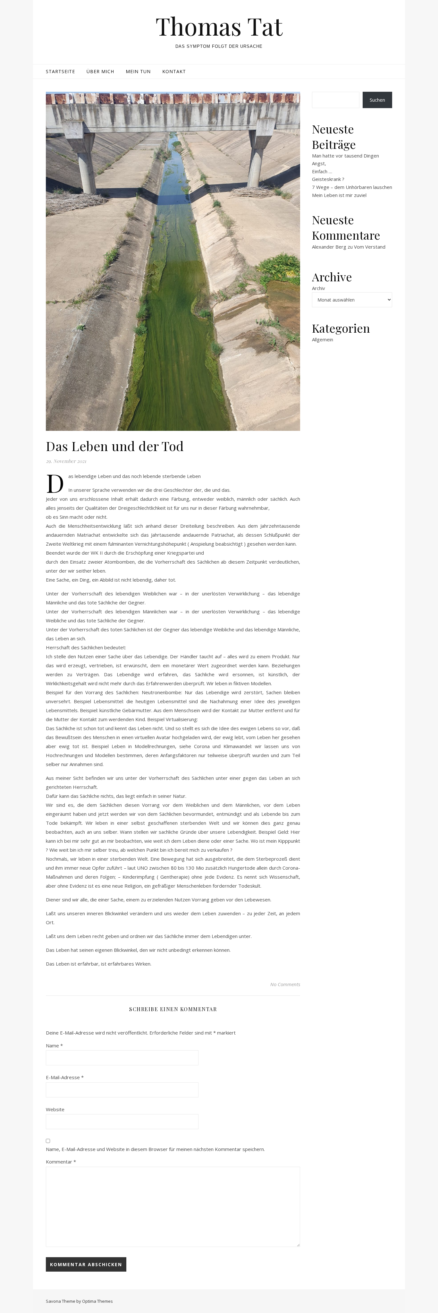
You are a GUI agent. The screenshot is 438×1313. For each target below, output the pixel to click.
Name (54, 1045)
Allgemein (322, 339)
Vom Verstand (369, 246)
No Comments (285, 984)
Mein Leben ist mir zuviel (339, 195)
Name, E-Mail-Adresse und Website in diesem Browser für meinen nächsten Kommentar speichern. (155, 1149)
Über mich (100, 71)
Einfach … (322, 171)
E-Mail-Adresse (65, 1077)
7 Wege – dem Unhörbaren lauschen (352, 187)
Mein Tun (138, 71)
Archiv (318, 288)
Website (55, 1109)
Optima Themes (97, 1301)
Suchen (377, 100)
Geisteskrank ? (328, 179)
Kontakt (174, 71)
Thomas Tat (219, 26)
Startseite (60, 71)
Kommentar (61, 1161)
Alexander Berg (329, 246)
